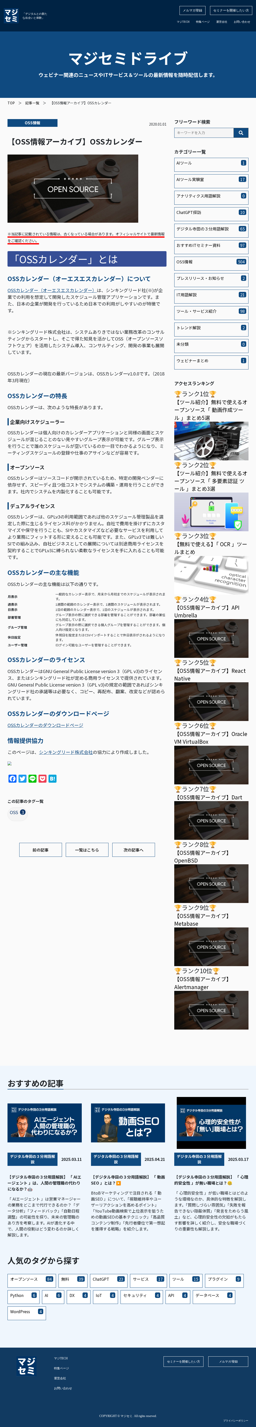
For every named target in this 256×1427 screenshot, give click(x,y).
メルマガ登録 (192, 10)
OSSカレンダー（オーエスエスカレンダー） (52, 290)
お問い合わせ (242, 21)
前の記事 (40, 850)
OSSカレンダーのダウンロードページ (45, 725)
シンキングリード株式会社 (66, 752)
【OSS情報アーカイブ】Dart (208, 797)
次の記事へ (134, 850)
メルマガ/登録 (228, 1361)
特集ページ (203, 21)
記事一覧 (32, 102)
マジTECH (183, 21)
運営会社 (221, 21)
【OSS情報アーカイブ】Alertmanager (203, 982)
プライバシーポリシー (235, 1420)
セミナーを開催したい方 (231, 10)
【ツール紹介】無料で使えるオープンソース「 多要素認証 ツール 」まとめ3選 (211, 480)
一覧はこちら (87, 850)
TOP (11, 102)
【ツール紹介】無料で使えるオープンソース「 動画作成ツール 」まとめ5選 (211, 409)
